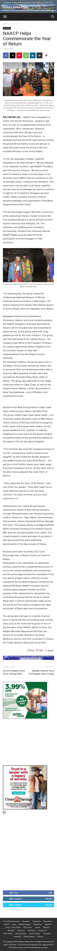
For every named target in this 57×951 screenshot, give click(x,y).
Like (50, 893)
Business (26, 921)
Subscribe (47, 933)
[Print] (39, 55)
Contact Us (42, 930)
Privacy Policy (20, 933)
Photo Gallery (29, 936)
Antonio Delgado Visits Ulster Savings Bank (14, 672)
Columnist (36, 921)
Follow (48, 899)
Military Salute (25, 924)
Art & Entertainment (11, 921)
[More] (46, 55)
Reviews (11, 930)
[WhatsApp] (26, 55)
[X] (12, 55)
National (14, 23)
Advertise (31, 930)
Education (47, 921)
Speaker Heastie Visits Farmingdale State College (41, 672)
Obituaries (37, 924)
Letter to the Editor (13, 927)
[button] (5, 17)
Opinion (48, 924)
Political (46, 927)
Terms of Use (34, 933)
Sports (37, 927)
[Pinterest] (19, 55)
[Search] (53, 17)
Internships (8, 933)
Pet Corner (27, 927)
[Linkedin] (33, 55)
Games (40, 936)
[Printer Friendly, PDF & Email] (40, 650)
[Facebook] (6, 55)
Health (6, 924)
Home (5, 23)
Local (14, 924)
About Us (21, 930)
